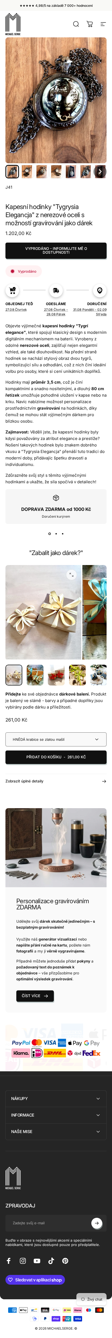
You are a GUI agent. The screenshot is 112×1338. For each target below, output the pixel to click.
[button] (12, 171)
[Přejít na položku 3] (56, 675)
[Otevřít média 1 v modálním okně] (71, 574)
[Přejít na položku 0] (13, 675)
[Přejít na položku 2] (35, 675)
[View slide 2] (56, 533)
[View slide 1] (49, 533)
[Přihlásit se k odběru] (96, 1223)
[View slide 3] (62, 533)
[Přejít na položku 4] (77, 675)
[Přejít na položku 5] (98, 675)
